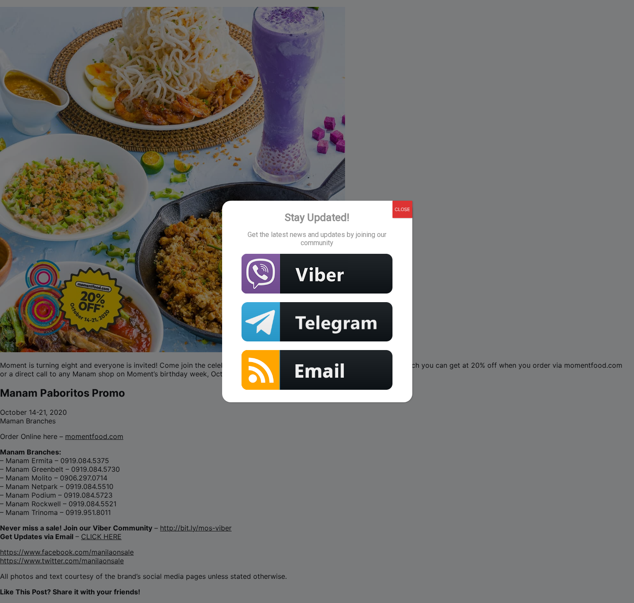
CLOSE (402, 209)
